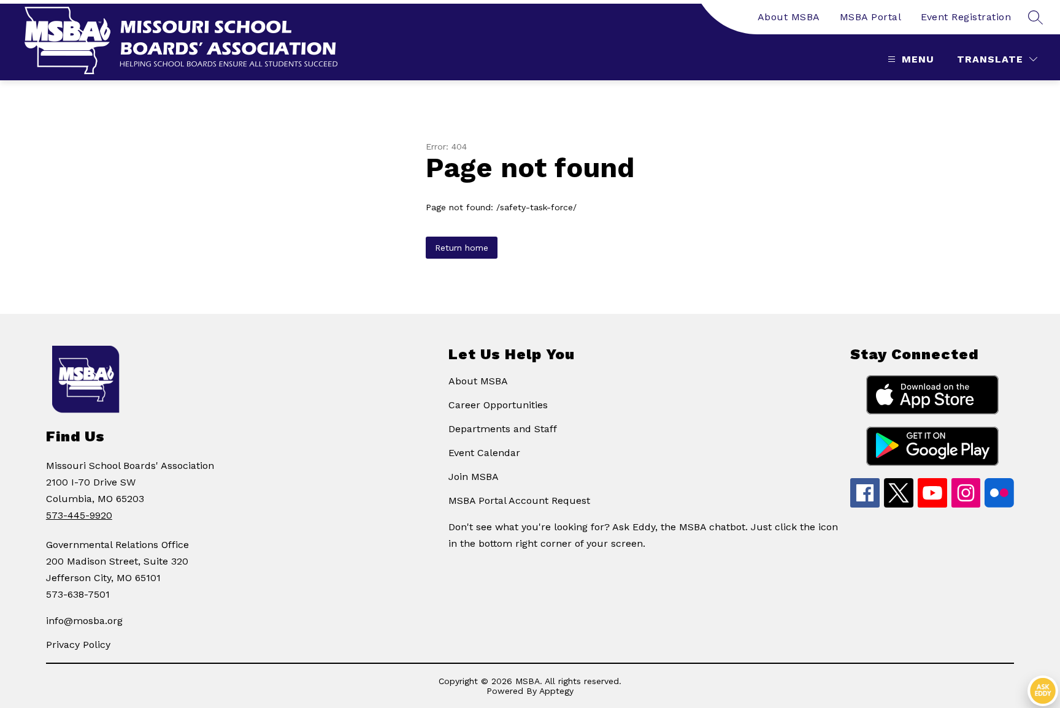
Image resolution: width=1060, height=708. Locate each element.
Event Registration (966, 17)
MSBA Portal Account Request (519, 500)
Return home (461, 248)
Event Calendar (484, 453)
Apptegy (556, 691)
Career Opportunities (498, 405)
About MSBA (789, 17)
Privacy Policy (78, 644)
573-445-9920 (79, 515)
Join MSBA (473, 476)
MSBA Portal (871, 17)
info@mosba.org (84, 620)
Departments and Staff (502, 429)
